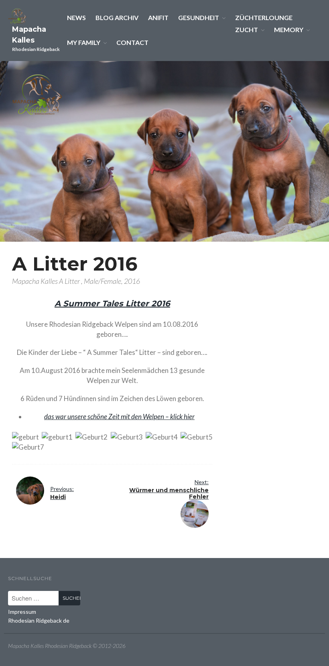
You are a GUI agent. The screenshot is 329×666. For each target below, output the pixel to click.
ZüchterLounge (263, 17)
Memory (288, 29)
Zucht (246, 29)
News (76, 17)
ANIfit (158, 17)
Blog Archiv (116, 17)
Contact (132, 42)
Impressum (22, 611)
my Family (83, 42)
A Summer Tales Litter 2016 (112, 303)
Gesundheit (198, 17)
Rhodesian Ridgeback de (38, 620)
